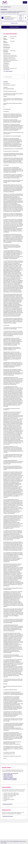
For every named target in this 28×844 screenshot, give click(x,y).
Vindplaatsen (6, 63)
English (2, 841)
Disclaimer (5, 842)
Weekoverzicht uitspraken (8, 816)
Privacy (8, 841)
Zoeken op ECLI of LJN (8, 775)
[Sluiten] (25, 17)
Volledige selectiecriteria (7, 804)
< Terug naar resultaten (14, 27)
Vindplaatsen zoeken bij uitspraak (10, 778)
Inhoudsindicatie (6, 53)
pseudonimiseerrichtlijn (8, 18)
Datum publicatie (5, 42)
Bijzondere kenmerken (5, 51)
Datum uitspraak (5, 39)
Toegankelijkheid (15, 841)
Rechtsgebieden (6, 47)
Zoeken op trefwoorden (7, 774)
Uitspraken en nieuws (7, 6)
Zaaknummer (6, 44)
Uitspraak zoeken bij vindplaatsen (10, 779)
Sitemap (5, 841)
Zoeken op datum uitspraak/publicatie (10, 773)
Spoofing (20, 841)
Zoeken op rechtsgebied (8, 777)
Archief (2, 842)
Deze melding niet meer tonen (20, 17)
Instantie (5, 36)
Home (2, 6)
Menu (24, 2)
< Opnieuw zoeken (14, 23)
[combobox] (14, 77)
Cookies (11, 841)
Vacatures (24, 841)
